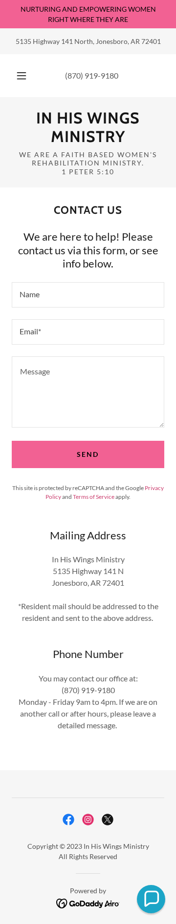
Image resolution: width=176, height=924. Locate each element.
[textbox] (88, 295)
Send (88, 454)
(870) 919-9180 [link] (91, 75)
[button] (21, 75)
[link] (88, 127)
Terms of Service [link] (93, 496)
